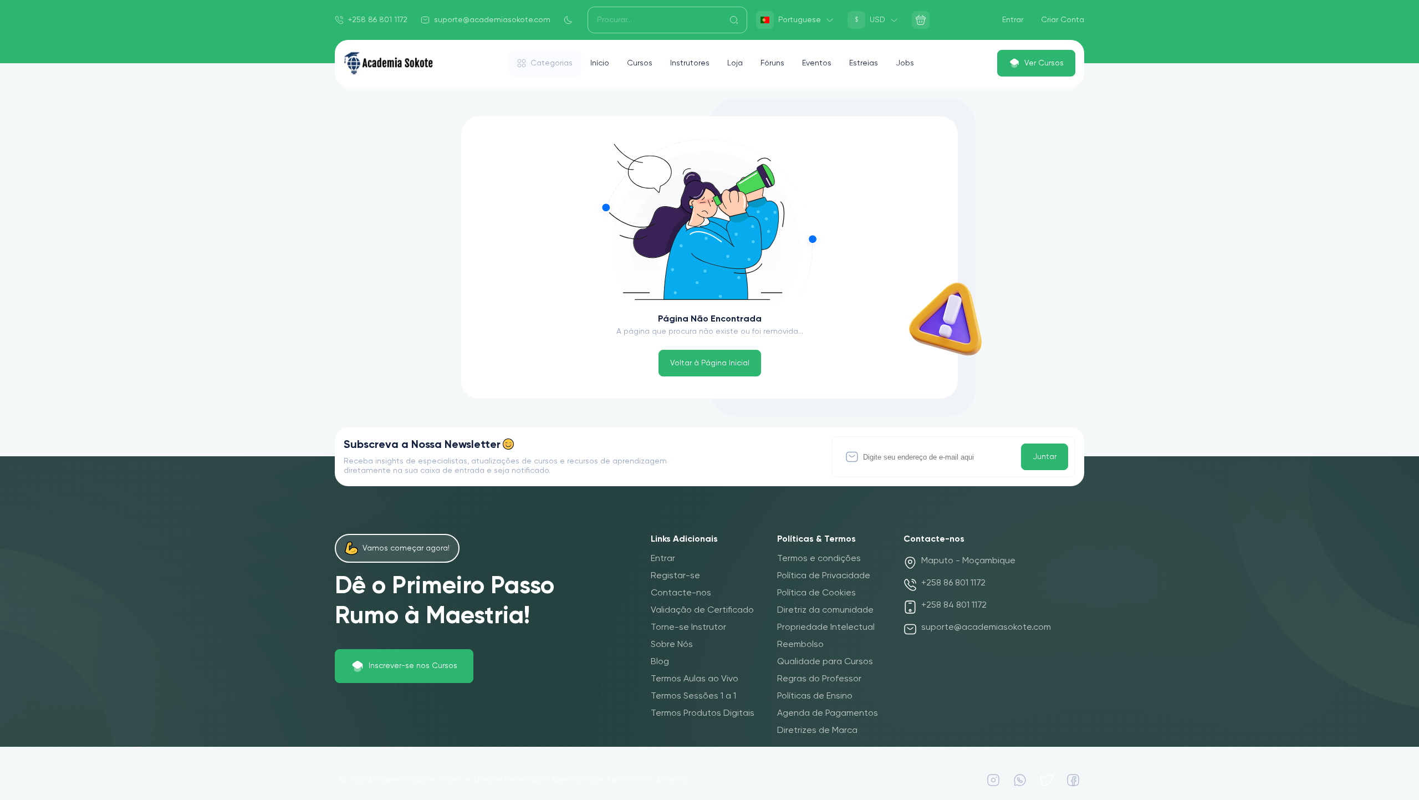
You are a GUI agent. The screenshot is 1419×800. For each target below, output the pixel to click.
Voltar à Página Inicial (709, 363)
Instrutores (690, 63)
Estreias (863, 63)
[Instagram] (993, 780)
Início (599, 63)
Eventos (816, 63)
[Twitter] (1046, 780)
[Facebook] (1073, 780)
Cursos (639, 63)
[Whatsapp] (1020, 780)
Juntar (1044, 457)
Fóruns (772, 63)
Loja (735, 63)
